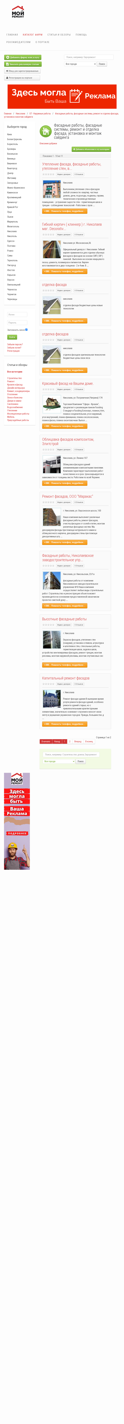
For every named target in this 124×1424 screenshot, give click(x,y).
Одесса (10, 241)
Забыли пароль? (15, 344)
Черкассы (12, 289)
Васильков (12, 153)
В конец (89, 741)
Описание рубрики (48, 143)
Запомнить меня (16, 330)
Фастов (11, 270)
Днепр (10, 173)
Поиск (102, 64)
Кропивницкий (14, 197)
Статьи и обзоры (59, 34)
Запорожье (12, 183)
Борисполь (12, 144)
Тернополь (12, 260)
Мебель (11, 417)
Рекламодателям (18, 42)
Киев (9, 134)
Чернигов (11, 294)
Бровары (11, 149)
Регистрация (13, 351)
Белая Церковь (14, 139)
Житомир (11, 178)
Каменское (12, 192)
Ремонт (11, 381)
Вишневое (12, 163)
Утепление (12, 410)
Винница (11, 158)
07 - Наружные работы (40, 113)
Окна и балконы (14, 397)
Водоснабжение (15, 407)
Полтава (11, 246)
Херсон (10, 279)
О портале (43, 42)
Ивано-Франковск (16, 187)
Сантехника (12, 404)
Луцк (9, 212)
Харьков (11, 275)
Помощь (81, 34)
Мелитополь (13, 226)
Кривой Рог (12, 207)
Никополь (12, 236)
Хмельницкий (13, 284)
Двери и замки (14, 400)
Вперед (77, 741)
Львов (10, 216)
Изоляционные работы (18, 413)
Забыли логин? (14, 347)
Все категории (14, 371)
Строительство (14, 378)
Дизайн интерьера (16, 388)
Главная (12, 34)
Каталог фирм (33, 34)
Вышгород (12, 168)
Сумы (9, 255)
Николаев (20, 113)
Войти (12, 337)
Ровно (10, 250)
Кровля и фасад (14, 384)
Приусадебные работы (18, 420)
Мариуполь (12, 221)
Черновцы (12, 299)
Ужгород (11, 265)
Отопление (12, 394)
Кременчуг (12, 202)
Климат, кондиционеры (18, 391)
